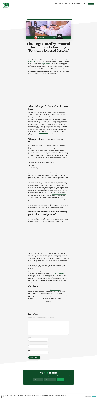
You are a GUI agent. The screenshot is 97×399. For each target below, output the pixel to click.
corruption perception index (59, 194)
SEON (56, 114)
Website (29, 350)
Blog (50, 301)
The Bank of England (46, 63)
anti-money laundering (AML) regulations (47, 277)
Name (29, 337)
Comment (30, 320)
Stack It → (60, 379)
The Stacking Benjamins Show (10, 5)
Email (29, 343)
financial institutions (55, 290)
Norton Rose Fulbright (58, 273)
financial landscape (43, 133)
